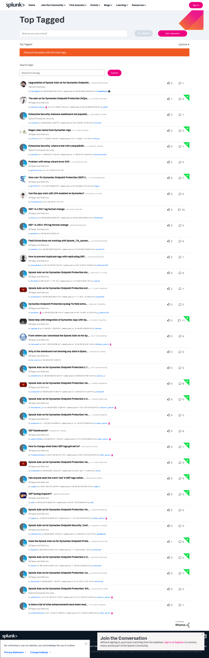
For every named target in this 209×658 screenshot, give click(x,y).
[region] (45, 649)
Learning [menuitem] (121, 5)
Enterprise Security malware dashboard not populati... (67, 114)
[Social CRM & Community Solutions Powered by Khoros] (182, 624)
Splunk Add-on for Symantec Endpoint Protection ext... (67, 288)
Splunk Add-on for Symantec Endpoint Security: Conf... (67, 525)
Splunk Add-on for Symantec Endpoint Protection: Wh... (68, 588)
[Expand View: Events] (99, 5)
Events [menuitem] (94, 5)
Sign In (196, 5)
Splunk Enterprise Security (41, 118)
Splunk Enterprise (36, 86)
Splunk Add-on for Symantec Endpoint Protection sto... (67, 272)
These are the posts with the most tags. (44, 52)
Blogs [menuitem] (107, 5)
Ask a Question (172, 33)
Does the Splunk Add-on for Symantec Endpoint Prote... (68, 541)
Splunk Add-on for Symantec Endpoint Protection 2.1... (67, 367)
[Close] (86, 643)
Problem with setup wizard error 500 (57, 161)
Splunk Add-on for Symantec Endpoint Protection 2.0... (67, 398)
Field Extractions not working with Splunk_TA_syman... (67, 240)
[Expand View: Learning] (127, 5)
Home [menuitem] (31, 5)
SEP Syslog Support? (49, 493)
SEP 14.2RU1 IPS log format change (57, 224)
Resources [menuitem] (138, 5)
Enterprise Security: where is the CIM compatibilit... (65, 145)
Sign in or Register (174, 642)
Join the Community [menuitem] (52, 5)
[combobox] (86, 33)
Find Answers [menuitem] (76, 5)
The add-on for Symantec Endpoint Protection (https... (67, 98)
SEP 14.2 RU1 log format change (55, 209)
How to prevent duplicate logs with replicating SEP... (66, 256)
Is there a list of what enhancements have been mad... (67, 604)
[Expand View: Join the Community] (64, 5)
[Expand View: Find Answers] (85, 5)
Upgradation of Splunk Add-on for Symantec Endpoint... (68, 82)
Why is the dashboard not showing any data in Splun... (67, 351)
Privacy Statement (14, 652)
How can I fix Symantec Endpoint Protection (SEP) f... (66, 177)
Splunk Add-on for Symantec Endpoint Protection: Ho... (67, 383)
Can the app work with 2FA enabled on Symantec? (65, 193)
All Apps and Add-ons (38, 102)
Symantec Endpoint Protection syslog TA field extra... (66, 303)
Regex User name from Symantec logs (58, 130)
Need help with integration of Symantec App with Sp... (67, 319)
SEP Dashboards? (47, 430)
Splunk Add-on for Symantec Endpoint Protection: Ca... (67, 572)
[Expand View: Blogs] (111, 5)
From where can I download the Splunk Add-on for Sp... (67, 335)
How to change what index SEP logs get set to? (63, 446)
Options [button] (182, 44)
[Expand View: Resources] (145, 5)
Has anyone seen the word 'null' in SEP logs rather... (65, 477)
